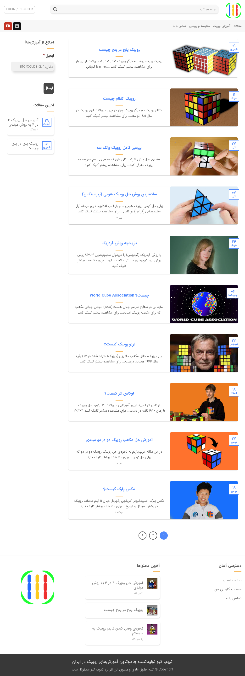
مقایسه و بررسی (199, 26)
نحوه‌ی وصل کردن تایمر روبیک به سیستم (117, 630)
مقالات (237, 26)
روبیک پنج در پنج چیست (25, 145)
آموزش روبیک (221, 26)
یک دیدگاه (137, 639)
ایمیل (48, 55)
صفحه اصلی (232, 580)
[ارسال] (55, 10)
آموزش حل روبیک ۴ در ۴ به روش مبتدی (23, 122)
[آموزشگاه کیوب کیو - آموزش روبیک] (233, 10)
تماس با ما (179, 26)
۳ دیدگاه (34, 129)
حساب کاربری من (227, 589)
